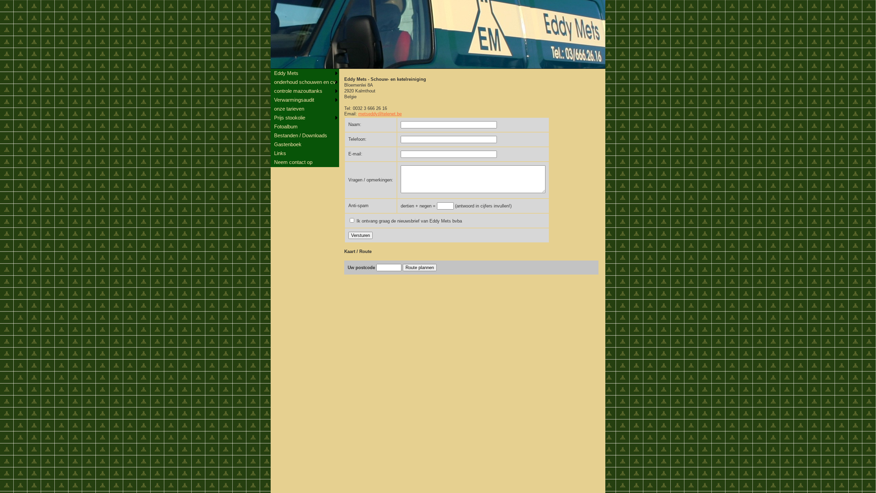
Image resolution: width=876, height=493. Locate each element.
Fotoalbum (286, 126)
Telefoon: (357, 139)
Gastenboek (287, 144)
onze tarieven (289, 109)
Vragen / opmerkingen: (370, 179)
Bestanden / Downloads (300, 135)
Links (280, 153)
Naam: (354, 124)
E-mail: (355, 153)
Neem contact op (293, 162)
